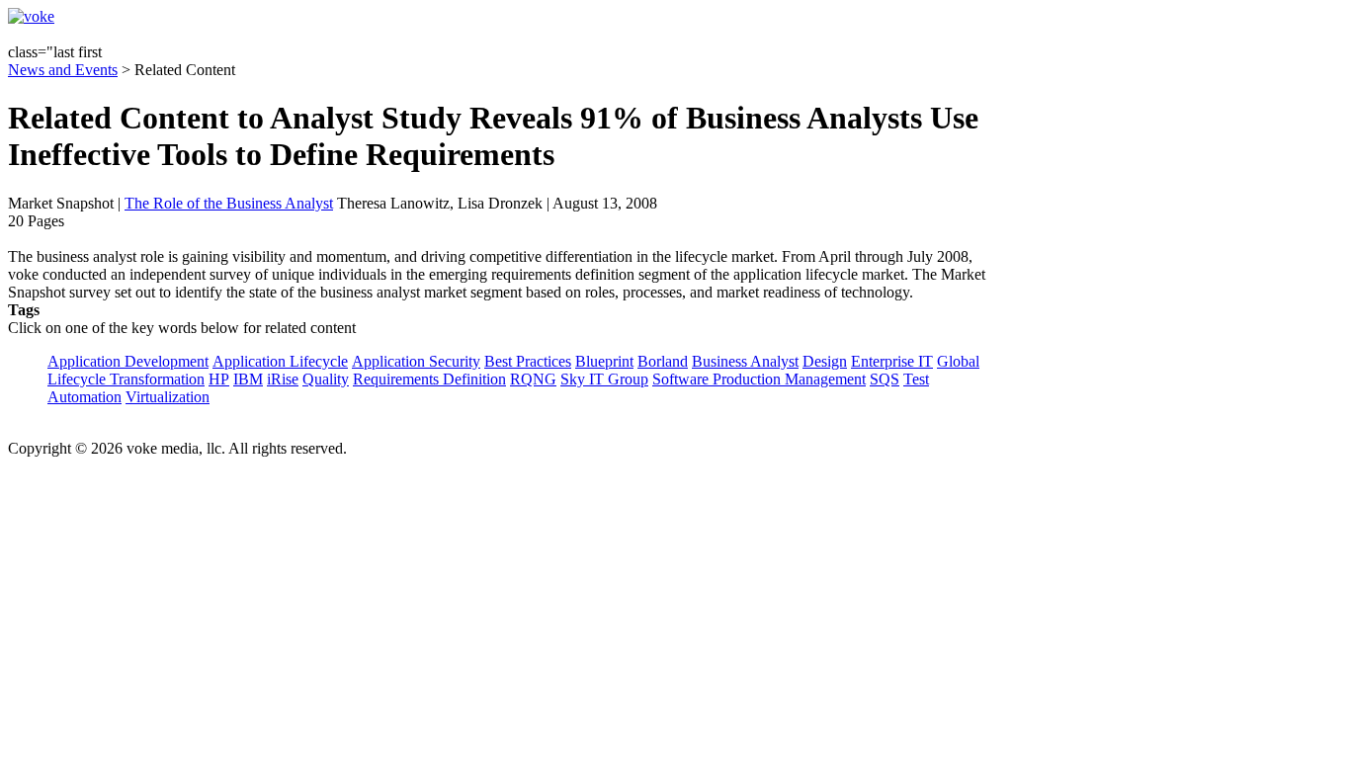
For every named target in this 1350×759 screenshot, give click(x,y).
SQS (884, 379)
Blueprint (604, 361)
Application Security (416, 361)
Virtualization (168, 396)
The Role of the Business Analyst (229, 203)
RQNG (533, 379)
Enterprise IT (892, 361)
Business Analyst (745, 361)
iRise (282, 379)
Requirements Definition (429, 379)
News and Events (63, 69)
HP (219, 379)
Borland (662, 361)
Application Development (128, 361)
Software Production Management (759, 379)
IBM (248, 379)
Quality (325, 379)
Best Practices (527, 361)
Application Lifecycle (280, 361)
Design (824, 361)
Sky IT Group (604, 379)
